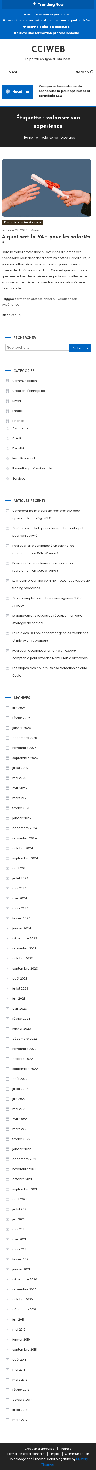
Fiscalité (18, 448)
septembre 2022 (25, 1069)
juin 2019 (18, 1319)
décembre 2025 (24, 738)
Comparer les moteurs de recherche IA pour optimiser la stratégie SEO (46, 514)
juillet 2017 (19, 1409)
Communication (24, 381)
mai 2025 (19, 778)
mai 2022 (19, 1109)
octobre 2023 (22, 958)
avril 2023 (19, 1008)
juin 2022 (19, 1099)
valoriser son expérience (48, 14)
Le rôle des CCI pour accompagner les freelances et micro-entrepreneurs (50, 637)
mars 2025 (20, 798)
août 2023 (19, 978)
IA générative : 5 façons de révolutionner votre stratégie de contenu (47, 619)
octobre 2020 (22, 1299)
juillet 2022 (20, 1089)
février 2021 (20, 1259)
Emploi (17, 411)
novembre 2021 (24, 1169)
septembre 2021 (24, 1189)
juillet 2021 (19, 1209)
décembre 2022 (24, 1038)
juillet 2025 (20, 768)
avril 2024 (19, 898)
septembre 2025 (25, 758)
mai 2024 (19, 888)
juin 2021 (18, 1219)
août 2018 (19, 1359)
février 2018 (20, 1389)
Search (82, 72)
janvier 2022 (21, 1149)
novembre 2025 (24, 748)
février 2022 (21, 1139)
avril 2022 (19, 1119)
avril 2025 (19, 788)
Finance (18, 421)
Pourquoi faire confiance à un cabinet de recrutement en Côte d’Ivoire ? (43, 549)
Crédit (17, 438)
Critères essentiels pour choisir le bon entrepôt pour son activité (47, 532)
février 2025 (21, 808)
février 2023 (21, 1018)
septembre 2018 (24, 1349)
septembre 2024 (25, 858)
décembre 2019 (24, 1309)
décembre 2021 (24, 1159)
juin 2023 (19, 998)
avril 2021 (19, 1239)
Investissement (23, 458)
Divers (17, 401)
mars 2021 (19, 1249)
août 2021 (19, 1199)
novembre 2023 (24, 948)
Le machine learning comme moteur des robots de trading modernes (51, 584)
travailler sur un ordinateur (29, 20)
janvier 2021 (21, 1269)
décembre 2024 (24, 828)
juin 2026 (19, 707)
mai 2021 (18, 1229)
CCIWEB (48, 50)
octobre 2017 (22, 1399)
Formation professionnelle (22, 222)
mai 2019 (18, 1329)
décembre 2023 (24, 938)
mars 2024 (20, 908)
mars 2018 (19, 1379)
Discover (9, 315)
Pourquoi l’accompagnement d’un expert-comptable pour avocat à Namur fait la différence (50, 654)
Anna (35, 230)
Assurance (20, 428)
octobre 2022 (22, 1058)
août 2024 (20, 868)
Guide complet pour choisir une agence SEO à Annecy (47, 602)
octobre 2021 (22, 1179)
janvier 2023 (21, 1028)
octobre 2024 (22, 848)
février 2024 (21, 918)
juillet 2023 (20, 988)
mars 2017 (19, 1420)
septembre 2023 (25, 968)
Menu (13, 72)
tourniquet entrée (74, 20)
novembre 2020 (24, 1289)
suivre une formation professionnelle (48, 33)
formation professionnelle (35, 299)
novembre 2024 (24, 838)
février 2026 (21, 718)
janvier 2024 (21, 928)
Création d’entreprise (39, 1448)
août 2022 (19, 1079)
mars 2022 (20, 1129)
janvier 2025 (21, 818)
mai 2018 (18, 1369)
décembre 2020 (24, 1279)
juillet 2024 (20, 878)
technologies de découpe (48, 26)
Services (18, 478)
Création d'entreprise (28, 391)
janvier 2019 (21, 1339)
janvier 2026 (21, 728)
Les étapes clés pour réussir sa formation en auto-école (50, 672)
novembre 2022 (24, 1048)
